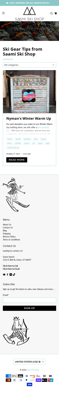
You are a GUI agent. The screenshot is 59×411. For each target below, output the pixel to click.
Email (6, 295)
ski (34, 143)
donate (18, 139)
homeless (27, 139)
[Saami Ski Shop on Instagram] (10, 275)
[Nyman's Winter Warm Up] (29, 91)
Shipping (6, 233)
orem (36, 139)
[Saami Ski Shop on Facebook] (7, 275)
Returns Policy (9, 236)
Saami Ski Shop (33, 370)
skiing (40, 143)
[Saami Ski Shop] (29, 13)
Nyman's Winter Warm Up (28, 118)
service (26, 143)
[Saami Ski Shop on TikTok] (14, 275)
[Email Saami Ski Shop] (4, 275)
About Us (7, 224)
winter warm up (12, 148)
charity (9, 139)
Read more (17, 159)
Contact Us (8, 227)
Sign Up (29, 308)
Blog (5, 230)
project (43, 139)
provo (9, 143)
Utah (47, 143)
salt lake (18, 143)
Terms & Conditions (11, 239)
